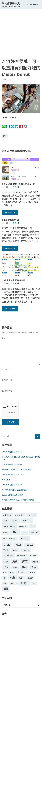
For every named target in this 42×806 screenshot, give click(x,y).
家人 (5, 567)
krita (5, 533)
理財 (21, 577)
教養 (11, 572)
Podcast (29, 545)
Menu (35, 4)
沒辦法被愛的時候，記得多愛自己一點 (18, 184)
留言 (4, 338)
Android (19, 515)
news (18, 544)
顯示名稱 (6, 369)
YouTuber (33, 556)
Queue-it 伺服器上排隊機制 (12, 495)
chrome (31, 515)
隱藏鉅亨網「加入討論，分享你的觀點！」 (18, 469)
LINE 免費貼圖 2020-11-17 (13, 280)
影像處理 (15, 567)
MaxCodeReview (9, 539)
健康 (5, 561)
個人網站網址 (7, 391)
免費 (14, 561)
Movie (24, 538)
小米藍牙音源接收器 (10, 219)
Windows (8, 555)
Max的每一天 (11, 3)
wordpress (21, 556)
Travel (15, 550)
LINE (14, 532)
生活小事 (16, 187)
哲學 (25, 561)
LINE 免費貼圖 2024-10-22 (12, 452)
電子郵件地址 (7, 380)
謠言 (34, 584)
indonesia (22, 526)
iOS (32, 526)
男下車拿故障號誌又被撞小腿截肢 (14, 490)
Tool (5, 550)
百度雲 (30, 578)
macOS (34, 532)
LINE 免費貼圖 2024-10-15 (12, 464)
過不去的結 (6, 479)
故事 (33, 567)
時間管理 (31, 572)
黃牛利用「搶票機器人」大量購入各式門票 (18, 500)
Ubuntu (25, 550)
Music (6, 544)
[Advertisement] (21, 31)
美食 (4, 584)
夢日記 (35, 561)
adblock (7, 515)
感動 (24, 567)
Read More (10, 212)
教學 (4, 572)
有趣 (12, 577)
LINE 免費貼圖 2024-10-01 (12, 485)
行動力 (25, 583)
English (27, 520)
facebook (9, 526)
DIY (5, 520)
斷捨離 (20, 572)
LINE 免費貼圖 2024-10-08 (12, 474)
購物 (4, 136)
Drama (15, 520)
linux (24, 533)
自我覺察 (13, 583)
